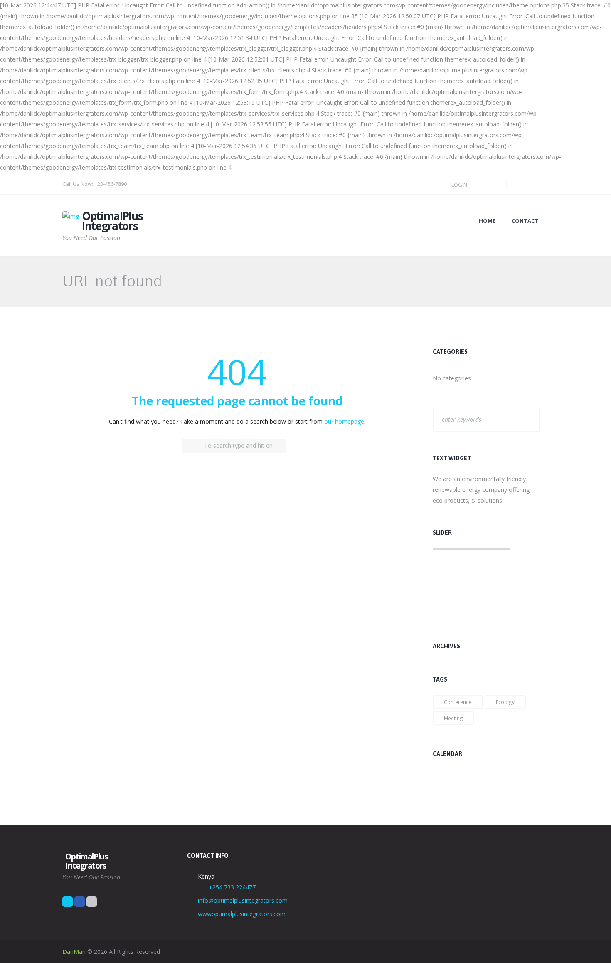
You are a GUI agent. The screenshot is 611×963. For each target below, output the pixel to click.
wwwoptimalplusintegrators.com (242, 914)
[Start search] (189, 446)
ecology (505, 702)
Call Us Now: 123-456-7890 (94, 184)
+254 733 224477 (232, 887)
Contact (525, 221)
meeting (453, 718)
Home (487, 221)
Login (459, 184)
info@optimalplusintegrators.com (243, 900)
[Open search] (491, 183)
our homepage (344, 421)
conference (457, 702)
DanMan (74, 952)
